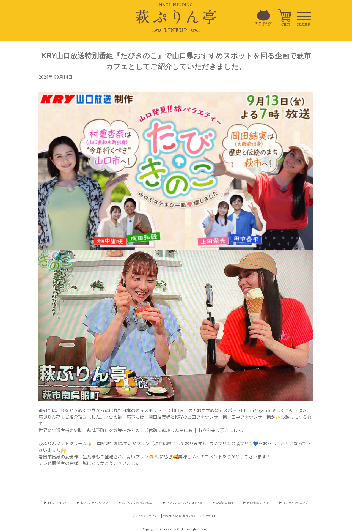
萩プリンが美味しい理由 (137, 502)
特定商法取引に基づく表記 (179, 516)
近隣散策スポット (258, 502)
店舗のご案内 (224, 502)
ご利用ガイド (208, 516)
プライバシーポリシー (146, 516)
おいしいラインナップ (94, 502)
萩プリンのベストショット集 (184, 502)
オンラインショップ (295, 502)
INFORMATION (57, 502)
